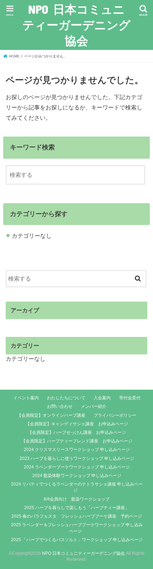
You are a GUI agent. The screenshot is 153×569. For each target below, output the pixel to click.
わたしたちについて (66, 398)
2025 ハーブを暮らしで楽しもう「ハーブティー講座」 (76, 508)
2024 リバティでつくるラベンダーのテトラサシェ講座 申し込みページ (77, 487)
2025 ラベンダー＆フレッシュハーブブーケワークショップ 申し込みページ (77, 528)
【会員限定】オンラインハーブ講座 (51, 415)
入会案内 (102, 398)
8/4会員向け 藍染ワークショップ (77, 499)
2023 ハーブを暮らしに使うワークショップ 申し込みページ (77, 458)
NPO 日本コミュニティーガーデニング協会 (76, 24)
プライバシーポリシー (115, 415)
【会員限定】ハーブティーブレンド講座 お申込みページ (76, 441)
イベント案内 (26, 398)
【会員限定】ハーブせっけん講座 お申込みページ (77, 432)
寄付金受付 (130, 398)
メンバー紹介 (93, 406)
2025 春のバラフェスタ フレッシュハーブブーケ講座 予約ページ (76, 516)
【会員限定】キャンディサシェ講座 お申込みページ (77, 424)
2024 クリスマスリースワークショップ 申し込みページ (77, 449)
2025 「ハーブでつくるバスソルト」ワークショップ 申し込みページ (77, 540)
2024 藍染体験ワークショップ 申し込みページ (76, 475)
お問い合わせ (60, 406)
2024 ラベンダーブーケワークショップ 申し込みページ (77, 467)
